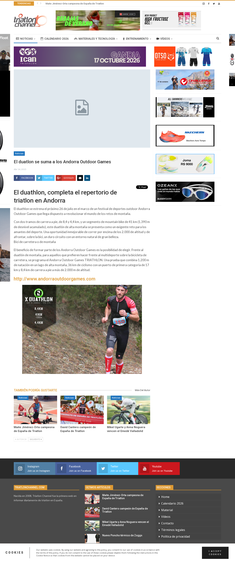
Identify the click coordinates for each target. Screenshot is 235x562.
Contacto (167, 523)
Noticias (26, 38)
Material (167, 510)
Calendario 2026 (56, 38)
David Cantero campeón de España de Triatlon (70, 3)
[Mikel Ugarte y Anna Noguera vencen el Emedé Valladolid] (128, 410)
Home (165, 497)
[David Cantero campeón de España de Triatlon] (82, 410)
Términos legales (173, 530)
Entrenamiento (137, 38)
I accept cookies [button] (215, 553)
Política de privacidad (175, 536)
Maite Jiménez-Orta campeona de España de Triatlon (122, 497)
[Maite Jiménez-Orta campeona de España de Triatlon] (35, 410)
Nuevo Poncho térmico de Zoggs (122, 535)
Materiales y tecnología (97, 38)
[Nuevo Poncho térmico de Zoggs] (92, 539)
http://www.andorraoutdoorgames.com (54, 279)
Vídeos (165, 38)
